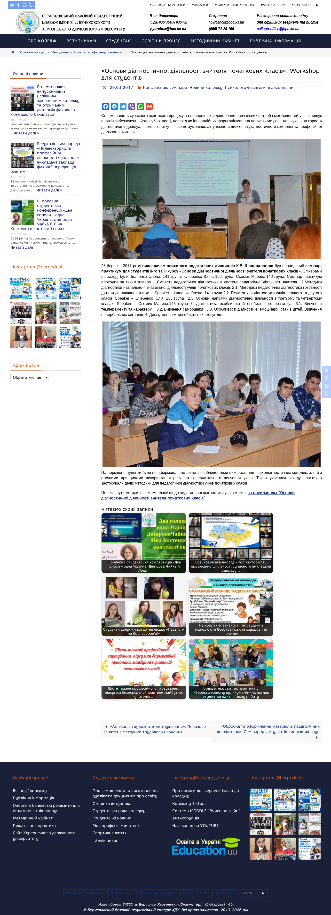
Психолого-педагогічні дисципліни (259, 87)
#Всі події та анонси (167, 5)
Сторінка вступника (112, 803)
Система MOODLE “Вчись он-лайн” (206, 810)
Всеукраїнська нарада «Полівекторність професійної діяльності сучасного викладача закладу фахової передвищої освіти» (45, 157)
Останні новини (28, 73)
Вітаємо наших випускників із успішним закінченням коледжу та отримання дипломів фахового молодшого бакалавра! (44, 100)
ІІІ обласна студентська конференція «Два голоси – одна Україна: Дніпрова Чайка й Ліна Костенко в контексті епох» (41, 215)
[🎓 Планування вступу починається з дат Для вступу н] (70, 337)
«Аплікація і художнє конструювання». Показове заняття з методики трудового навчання (154, 729)
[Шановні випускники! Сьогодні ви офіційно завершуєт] (21, 313)
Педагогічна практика (34, 825)
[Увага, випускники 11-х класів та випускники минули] (45, 288)
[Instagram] (25, 5)
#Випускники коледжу (235, 5)
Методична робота (66, 52)
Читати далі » (26, 133)
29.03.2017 (121, 87)
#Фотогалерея (273, 5)
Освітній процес (32, 52)
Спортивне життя (109, 833)
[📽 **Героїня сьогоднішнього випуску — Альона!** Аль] (45, 313)
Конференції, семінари (105, 52)
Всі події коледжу (30, 790)
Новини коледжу (205, 87)
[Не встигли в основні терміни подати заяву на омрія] (21, 288)
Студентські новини (112, 818)
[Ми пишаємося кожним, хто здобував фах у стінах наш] (70, 313)
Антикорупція (185, 818)
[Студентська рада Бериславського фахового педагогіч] (21, 337)
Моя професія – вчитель (116, 825)
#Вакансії (200, 5)
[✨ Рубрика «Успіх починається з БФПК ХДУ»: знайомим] (45, 337)
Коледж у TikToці (188, 803)
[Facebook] (18, 5)
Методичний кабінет (33, 818)
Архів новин (106, 841)
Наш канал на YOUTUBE (195, 825)
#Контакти (301, 5)
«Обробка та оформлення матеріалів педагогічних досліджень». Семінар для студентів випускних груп (268, 729)
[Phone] (31, 5)
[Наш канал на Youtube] (12, 5)
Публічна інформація (33, 798)
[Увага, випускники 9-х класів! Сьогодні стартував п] (70, 288)
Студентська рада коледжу (119, 810)
